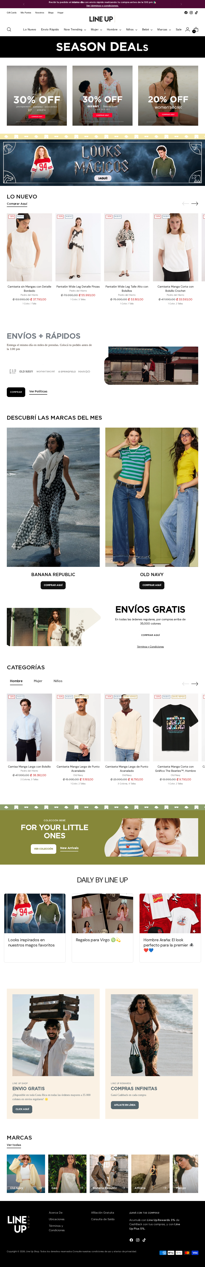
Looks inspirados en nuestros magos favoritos (31, 942)
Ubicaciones (56, 1219)
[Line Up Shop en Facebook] (186, 12)
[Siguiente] (181, 4)
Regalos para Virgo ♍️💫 (98, 939)
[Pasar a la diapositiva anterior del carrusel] (185, 203)
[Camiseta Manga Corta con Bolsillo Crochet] (175, 247)
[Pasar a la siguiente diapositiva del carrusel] (194, 203)
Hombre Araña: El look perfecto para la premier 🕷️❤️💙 (169, 945)
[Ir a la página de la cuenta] (188, 29)
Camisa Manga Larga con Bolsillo (29, 766)
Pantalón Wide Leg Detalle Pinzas (78, 286)
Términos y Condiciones (150, 646)
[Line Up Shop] (102, 19)
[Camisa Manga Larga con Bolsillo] (29, 727)
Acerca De (55, 1212)
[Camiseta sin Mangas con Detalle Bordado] (29, 247)
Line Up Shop (32, 1251)
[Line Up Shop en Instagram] (191, 12)
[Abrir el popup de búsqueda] (9, 29)
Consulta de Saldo (103, 1219)
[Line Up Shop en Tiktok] (196, 12)
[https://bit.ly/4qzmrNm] (102, 162)
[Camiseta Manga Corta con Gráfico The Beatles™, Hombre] (175, 727)
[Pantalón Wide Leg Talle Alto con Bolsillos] (126, 247)
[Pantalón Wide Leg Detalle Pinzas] (78, 247)
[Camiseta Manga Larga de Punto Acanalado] (78, 727)
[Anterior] (23, 4)
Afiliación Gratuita (102, 1212)
